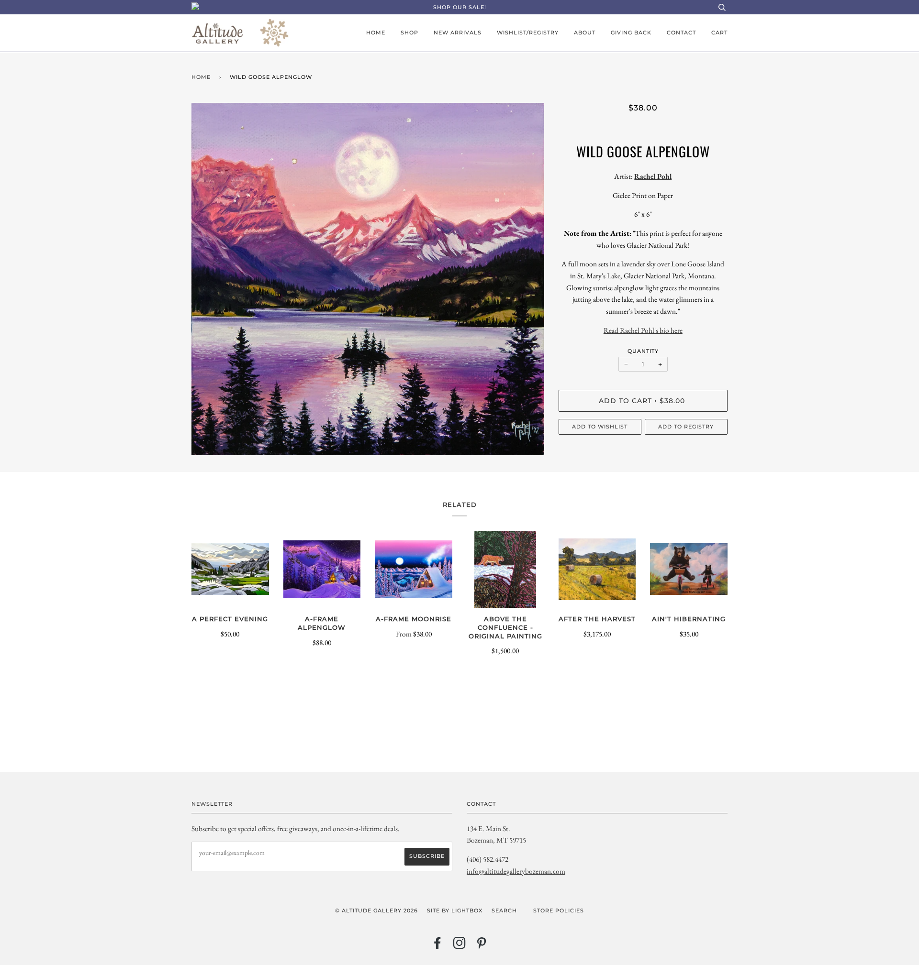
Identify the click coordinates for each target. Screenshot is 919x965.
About (584, 32)
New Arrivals (458, 32)
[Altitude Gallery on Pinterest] (481, 946)
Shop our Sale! (459, 7)
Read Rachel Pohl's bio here (643, 330)
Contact (681, 32)
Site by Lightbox (454, 910)
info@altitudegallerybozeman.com (516, 871)
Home (375, 32)
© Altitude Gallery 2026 (376, 910)
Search (504, 910)
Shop (409, 32)
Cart (719, 32)
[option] (367, 279)
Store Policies (558, 910)
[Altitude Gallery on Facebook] (437, 946)
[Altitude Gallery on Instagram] (459, 946)
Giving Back (631, 32)
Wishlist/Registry (528, 32)
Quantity (643, 351)
